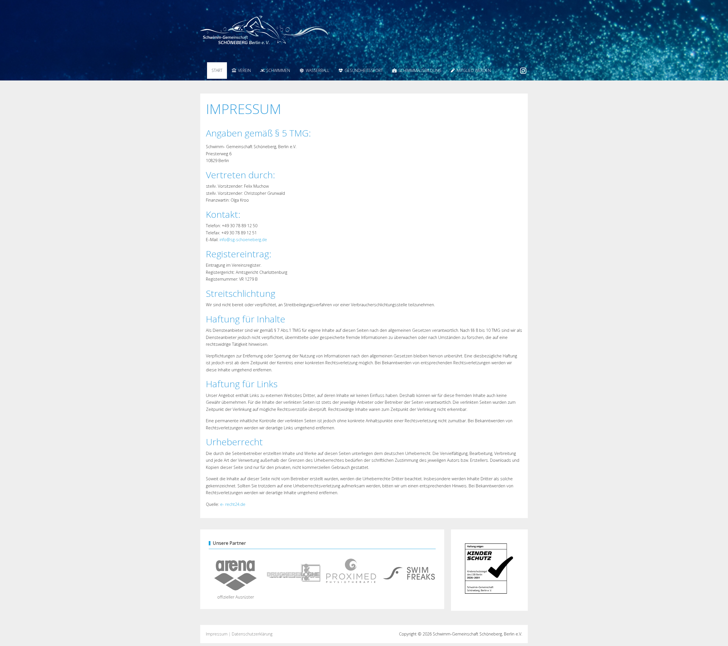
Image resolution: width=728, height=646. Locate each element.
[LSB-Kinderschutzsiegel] (489, 570)
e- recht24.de (232, 504)
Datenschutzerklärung (252, 634)
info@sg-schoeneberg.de (243, 239)
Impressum (217, 634)
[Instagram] (523, 70)
